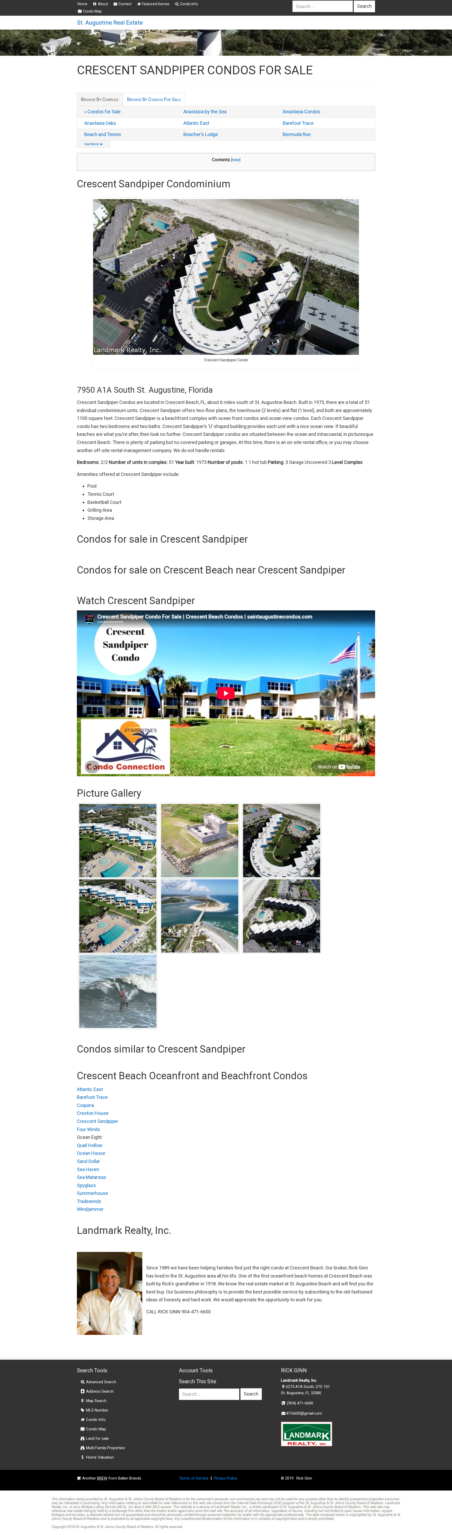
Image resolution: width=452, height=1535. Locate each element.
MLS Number (96, 1410)
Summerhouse (92, 1193)
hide (235, 160)
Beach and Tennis (102, 134)
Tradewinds (89, 1201)
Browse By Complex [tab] (99, 99)
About (102, 4)
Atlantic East (196, 123)
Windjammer (90, 1209)
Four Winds (88, 1129)
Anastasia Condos (301, 111)
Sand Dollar (88, 1161)
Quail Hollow (90, 1145)
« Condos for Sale (102, 111)
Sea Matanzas (91, 1177)
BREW (102, 1478)
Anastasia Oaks (100, 123)
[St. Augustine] (118, 991)
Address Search (99, 1391)
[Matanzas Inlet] (200, 916)
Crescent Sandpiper (97, 1121)
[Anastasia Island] (200, 840)
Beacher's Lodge (200, 134)
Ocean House (91, 1153)
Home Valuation (99, 1457)
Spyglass (86, 1185)
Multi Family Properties (105, 1448)
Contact (125, 4)
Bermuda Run (297, 134)
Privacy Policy (225, 1478)
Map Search (95, 1400)
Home (82, 4)
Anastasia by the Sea (205, 111)
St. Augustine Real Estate (110, 22)
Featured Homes (155, 4)
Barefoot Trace (298, 123)
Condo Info (188, 4)
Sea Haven (88, 1169)
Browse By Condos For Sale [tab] (154, 99)
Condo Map (92, 11)
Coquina (85, 1105)
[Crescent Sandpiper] (282, 840)
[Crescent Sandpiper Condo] (118, 840)
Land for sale (97, 1438)
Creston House (93, 1113)
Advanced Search (100, 1382)
